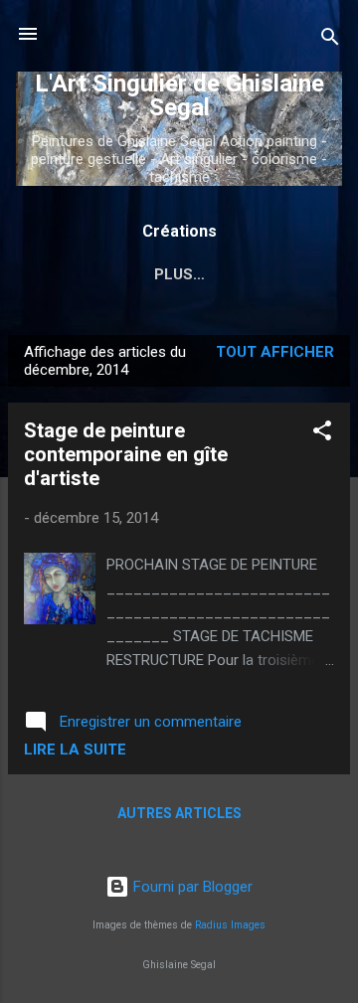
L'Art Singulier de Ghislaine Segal (179, 95)
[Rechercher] (330, 40)
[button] (322, 433)
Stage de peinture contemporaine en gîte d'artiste (126, 454)
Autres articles (179, 813)
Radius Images (230, 925)
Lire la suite (75, 749)
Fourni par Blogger (191, 887)
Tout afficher (275, 352)
